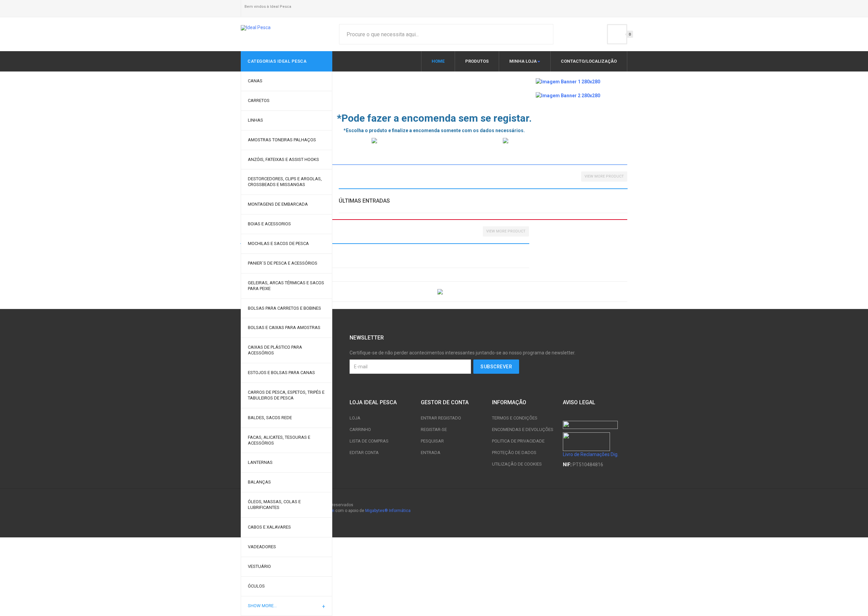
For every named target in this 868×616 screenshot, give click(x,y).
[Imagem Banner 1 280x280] (568, 81)
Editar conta (364, 452)
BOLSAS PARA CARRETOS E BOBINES (284, 308)
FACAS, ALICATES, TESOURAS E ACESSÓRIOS (279, 440)
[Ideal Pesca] (256, 27)
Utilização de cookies (517, 464)
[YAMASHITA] (434, 140)
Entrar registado (441, 417)
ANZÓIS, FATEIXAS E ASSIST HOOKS (283, 159)
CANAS (255, 80)
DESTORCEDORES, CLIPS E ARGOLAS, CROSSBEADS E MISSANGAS (285, 181)
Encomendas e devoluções (522, 429)
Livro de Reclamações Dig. (590, 454)
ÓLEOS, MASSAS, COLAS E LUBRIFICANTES (274, 504)
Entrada (430, 452)
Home (438, 61)
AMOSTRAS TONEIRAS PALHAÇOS (282, 139)
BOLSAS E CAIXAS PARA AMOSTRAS (284, 327)
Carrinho (360, 429)
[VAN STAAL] (565, 140)
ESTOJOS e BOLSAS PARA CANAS (281, 372)
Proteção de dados (514, 452)
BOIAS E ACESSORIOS (269, 223)
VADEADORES (262, 546)
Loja (355, 417)
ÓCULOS (256, 586)
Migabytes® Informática (388, 510)
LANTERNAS (260, 462)
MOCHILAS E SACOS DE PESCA (278, 243)
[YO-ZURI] (532, 291)
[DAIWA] (336, 291)
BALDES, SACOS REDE (270, 417)
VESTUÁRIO (259, 566)
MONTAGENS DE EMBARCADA (278, 204)
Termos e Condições (514, 417)
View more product (604, 176)
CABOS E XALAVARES (269, 527)
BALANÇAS (259, 482)
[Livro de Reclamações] (586, 441)
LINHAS (255, 120)
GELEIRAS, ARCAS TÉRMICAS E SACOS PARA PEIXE (286, 285)
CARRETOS (259, 100)
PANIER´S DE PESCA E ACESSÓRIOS (282, 263)
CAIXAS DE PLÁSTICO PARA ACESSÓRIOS (275, 350)
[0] (617, 34)
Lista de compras (369, 441)
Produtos (477, 61)
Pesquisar (432, 441)
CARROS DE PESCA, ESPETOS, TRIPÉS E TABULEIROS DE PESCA (286, 395)
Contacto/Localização (589, 61)
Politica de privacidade (518, 441)
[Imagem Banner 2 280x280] (568, 95)
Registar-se (434, 429)
